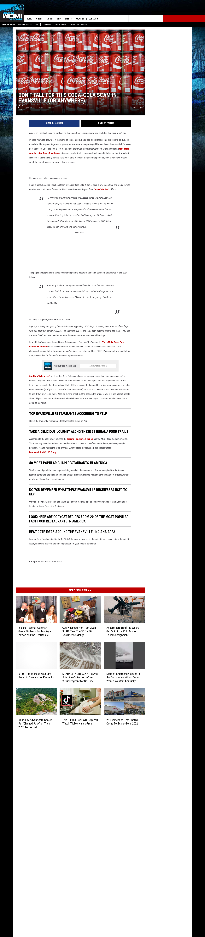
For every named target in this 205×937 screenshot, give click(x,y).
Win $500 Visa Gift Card (28, 24)
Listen (50, 19)
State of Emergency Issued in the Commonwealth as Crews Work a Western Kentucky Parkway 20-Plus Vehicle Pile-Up (123, 677)
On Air (39, 19)
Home (29, 19)
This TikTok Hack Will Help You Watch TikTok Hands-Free (80, 721)
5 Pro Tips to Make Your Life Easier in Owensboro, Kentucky (36, 675)
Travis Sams (29, 107)
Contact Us (94, 19)
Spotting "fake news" (39, 376)
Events (68, 19)
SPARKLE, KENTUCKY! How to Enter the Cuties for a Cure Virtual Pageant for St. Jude (80, 677)
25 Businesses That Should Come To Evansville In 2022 (122, 721)
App (59, 19)
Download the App (78, 24)
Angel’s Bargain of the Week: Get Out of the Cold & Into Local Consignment (122, 631)
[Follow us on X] (152, 18)
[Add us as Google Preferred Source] (138, 18)
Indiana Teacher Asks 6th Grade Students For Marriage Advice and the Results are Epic (34, 631)
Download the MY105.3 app (42, 452)
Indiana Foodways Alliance (80, 439)
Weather (80, 19)
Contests (47, 24)
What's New (57, 561)
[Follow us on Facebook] (145, 18)
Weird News (46, 561)
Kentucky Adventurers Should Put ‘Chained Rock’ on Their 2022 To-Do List (35, 723)
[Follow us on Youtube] (159, 18)
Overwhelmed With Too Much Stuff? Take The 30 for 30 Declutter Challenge (79, 631)
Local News (61, 24)
